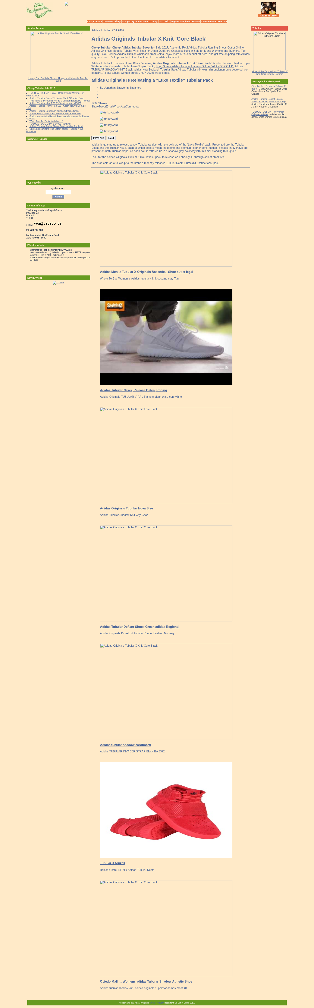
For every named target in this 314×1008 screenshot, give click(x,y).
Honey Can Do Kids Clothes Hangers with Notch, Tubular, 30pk (58, 79)
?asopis (126, 21)
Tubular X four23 (112, 863)
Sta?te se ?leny (268, 16)
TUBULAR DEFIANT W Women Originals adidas (267, 113)
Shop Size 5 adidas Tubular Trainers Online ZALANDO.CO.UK (194, 66)
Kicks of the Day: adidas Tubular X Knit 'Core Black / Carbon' (270, 72)
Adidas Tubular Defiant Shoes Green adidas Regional (139, 626)
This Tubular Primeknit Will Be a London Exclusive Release (59, 100)
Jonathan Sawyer (115, 87)
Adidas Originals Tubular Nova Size (126, 508)
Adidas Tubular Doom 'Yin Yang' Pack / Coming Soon (56, 98)
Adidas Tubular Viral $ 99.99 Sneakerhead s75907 (55, 103)
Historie (196, 21)
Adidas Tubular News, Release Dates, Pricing (133, 390)
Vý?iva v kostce (140, 21)
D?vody (154, 21)
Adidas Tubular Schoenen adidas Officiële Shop (54, 111)
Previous (98, 138)
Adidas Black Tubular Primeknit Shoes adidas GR (55, 113)
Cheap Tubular (94, 21)
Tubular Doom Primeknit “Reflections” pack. (193, 163)
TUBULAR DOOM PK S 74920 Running (49, 123)
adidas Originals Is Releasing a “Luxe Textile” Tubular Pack (152, 80)
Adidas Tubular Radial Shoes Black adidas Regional (56, 126)
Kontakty (222, 21)
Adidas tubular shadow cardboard (125, 745)
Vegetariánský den (180, 21)
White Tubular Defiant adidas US (46, 121)
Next (111, 138)
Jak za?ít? (164, 21)
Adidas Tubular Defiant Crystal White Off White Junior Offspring (268, 100)
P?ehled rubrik (208, 21)
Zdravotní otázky (112, 21)
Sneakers (135, 87)
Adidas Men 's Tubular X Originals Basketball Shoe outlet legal (146, 272)
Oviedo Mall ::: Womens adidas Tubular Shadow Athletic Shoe (146, 981)
